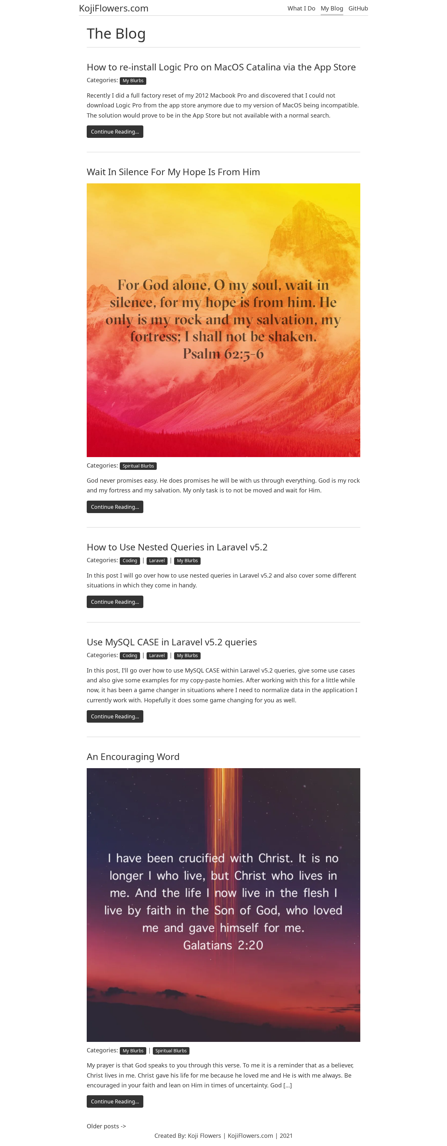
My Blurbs (133, 80)
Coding (130, 561)
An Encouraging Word (133, 756)
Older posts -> (106, 1126)
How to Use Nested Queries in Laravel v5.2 (177, 547)
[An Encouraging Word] (223, 904)
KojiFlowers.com (114, 8)
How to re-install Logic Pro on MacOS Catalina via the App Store (221, 67)
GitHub (358, 8)
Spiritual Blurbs (138, 466)
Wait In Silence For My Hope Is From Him (173, 171)
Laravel (157, 561)
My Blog (332, 8)
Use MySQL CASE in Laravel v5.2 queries (172, 642)
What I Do (301, 8)
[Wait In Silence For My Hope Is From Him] (223, 319)
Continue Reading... (115, 131)
